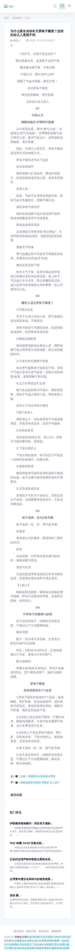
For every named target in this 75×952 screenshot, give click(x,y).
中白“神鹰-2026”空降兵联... (27, 843)
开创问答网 (46, 936)
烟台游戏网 (45, 944)
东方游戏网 (10, 944)
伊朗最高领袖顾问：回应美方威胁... (31, 823)
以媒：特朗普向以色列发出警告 (37, 776)
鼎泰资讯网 (33, 936)
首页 (6, 17)
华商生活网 (13, 940)
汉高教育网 (40, 948)
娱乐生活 (44, 931)
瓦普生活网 (58, 944)
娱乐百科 (31, 931)
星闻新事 (16, 17)
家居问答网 (63, 948)
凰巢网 (48, 940)
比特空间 (58, 936)
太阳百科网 (38, 940)
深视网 (55, 940)
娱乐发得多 (23, 944)
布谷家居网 (28, 948)
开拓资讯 (17, 948)
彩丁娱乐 (34, 944)
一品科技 (64, 940)
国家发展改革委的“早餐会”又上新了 (40, 782)
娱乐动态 (19, 931)
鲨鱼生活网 (25, 940)
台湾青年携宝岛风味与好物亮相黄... (31, 879)
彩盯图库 (52, 948)
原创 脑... (15, 895)
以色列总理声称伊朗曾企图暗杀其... (31, 859)
